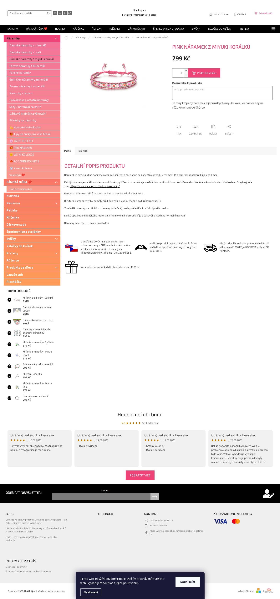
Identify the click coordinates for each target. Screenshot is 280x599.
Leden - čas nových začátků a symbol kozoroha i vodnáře (32, 538)
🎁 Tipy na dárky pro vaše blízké (30, 134)
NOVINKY (13, 196)
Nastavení (91, 592)
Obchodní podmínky (16, 567)
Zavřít (192, 119)
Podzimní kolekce (20, 189)
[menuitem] (13, 29)
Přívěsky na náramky (22, 120)
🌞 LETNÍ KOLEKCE (21, 155)
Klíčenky (13, 217)
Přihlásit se (154, 496)
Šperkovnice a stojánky (24, 232)
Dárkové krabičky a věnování (27, 114)
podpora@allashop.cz (161, 520)
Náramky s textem (21, 93)
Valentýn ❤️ (17, 175)
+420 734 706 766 (158, 525)
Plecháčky (14, 282)
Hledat (48, 13)
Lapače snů (15, 274)
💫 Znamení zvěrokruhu (25, 127)
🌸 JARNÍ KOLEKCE (21, 141)
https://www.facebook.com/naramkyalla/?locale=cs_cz (177, 532)
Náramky (13, 38)
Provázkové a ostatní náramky (29, 100)
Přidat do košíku (206, 72)
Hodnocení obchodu (140, 414)
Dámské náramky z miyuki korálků (31, 59)
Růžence (13, 260)
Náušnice (13, 203)
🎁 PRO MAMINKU (20, 148)
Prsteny (12, 253)
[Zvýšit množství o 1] (186, 71)
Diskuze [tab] (83, 151)
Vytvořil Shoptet (246, 591)
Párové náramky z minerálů (27, 66)
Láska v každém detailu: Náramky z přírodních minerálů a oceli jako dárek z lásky (36, 530)
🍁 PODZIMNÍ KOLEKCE (24, 161)
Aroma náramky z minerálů (27, 86)
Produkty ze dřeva (20, 267)
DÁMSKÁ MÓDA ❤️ (19, 182)
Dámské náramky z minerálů (27, 45)
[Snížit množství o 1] (186, 75)
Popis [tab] (67, 151)
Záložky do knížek (20, 246)
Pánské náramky (20, 73)
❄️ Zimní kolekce (20, 168)
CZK (223, 14)
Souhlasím (187, 582)
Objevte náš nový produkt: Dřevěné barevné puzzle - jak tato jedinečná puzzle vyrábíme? (36, 521)
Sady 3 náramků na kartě (25, 107)
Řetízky (12, 210)
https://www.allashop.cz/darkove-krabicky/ (95, 186)
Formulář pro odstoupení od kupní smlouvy (28, 571)
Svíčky (11, 239)
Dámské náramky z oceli (25, 52)
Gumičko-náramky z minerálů (28, 80)
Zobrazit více (140, 475)
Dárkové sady (16, 224)
